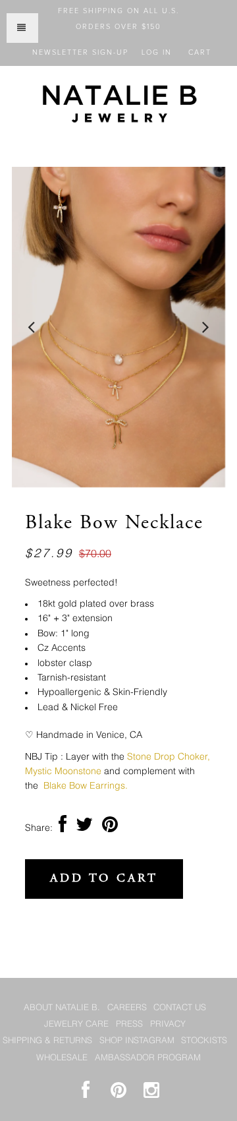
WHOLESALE (62, 1058)
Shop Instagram (136, 1041)
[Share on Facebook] (62, 828)
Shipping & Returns (47, 1041)
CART (199, 52)
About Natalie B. (62, 1008)
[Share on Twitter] (84, 828)
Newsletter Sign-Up (80, 52)
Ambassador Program (148, 1058)
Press (129, 1024)
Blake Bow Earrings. (86, 786)
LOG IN (157, 52)
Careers (127, 1008)
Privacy (168, 1024)
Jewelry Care (76, 1024)
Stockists (204, 1041)
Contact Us (179, 1008)
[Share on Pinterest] (110, 828)
